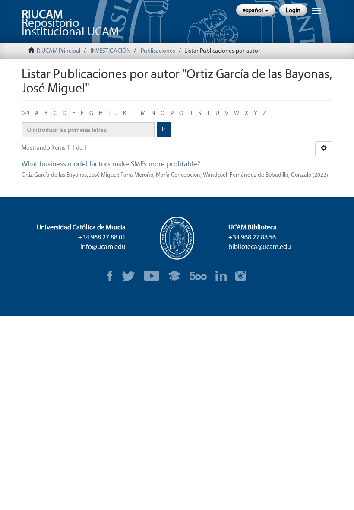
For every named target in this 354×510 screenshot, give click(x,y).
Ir (163, 129)
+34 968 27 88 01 (102, 237)
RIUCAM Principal (58, 51)
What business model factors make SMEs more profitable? (111, 164)
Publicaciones (158, 51)
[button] (255, 10)
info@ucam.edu (103, 247)
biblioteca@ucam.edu (259, 247)
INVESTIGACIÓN (110, 51)
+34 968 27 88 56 (252, 237)
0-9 (25, 113)
